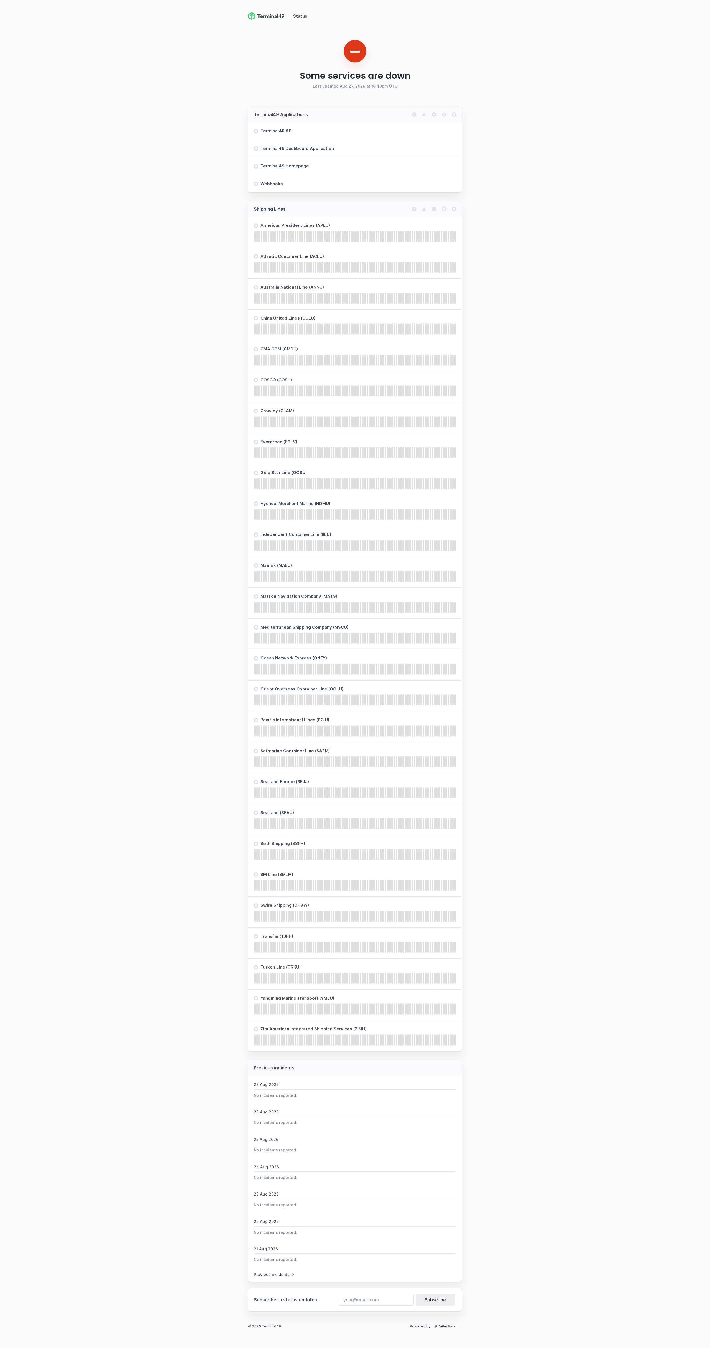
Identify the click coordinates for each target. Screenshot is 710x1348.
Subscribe (435, 1300)
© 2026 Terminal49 (264, 1326)
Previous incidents (272, 1274)
